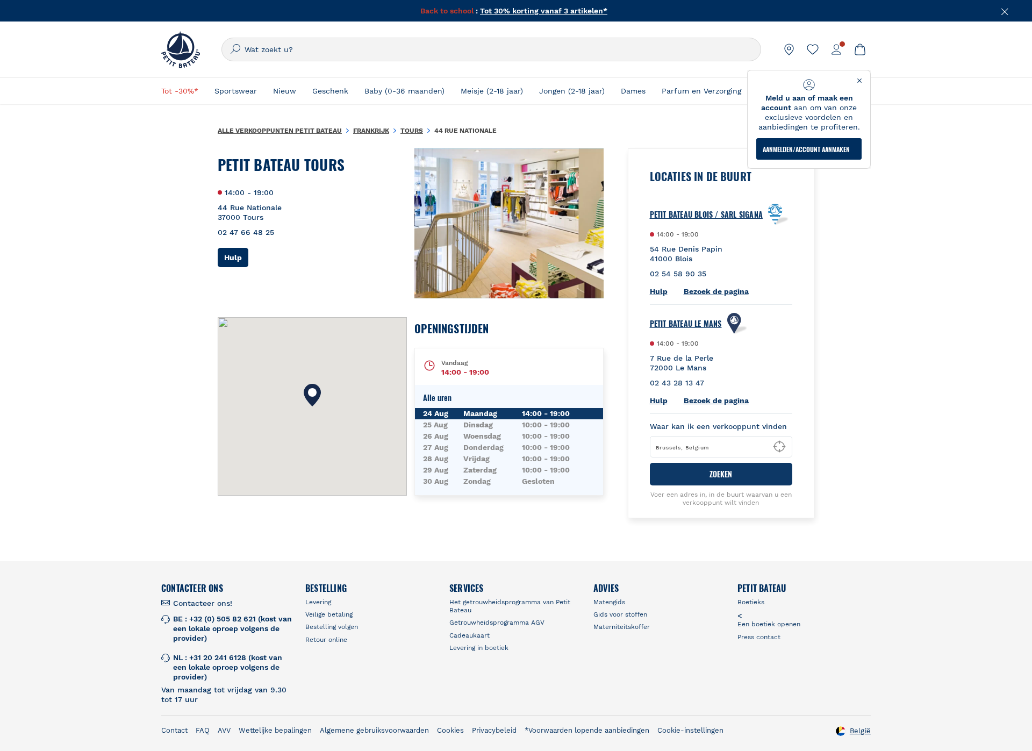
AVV (224, 730)
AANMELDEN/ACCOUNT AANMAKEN (806, 149)
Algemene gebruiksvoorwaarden (374, 730)
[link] (789, 49)
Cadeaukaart (469, 635)
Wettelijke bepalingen (275, 730)
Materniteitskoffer (621, 627)
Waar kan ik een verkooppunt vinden (718, 426)
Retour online (326, 639)
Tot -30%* (179, 91)
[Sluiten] (1005, 10)
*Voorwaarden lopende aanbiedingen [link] (587, 730)
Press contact (758, 637)
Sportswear (235, 91)
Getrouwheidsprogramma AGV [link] (496, 622)
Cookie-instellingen (690, 730)
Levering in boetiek (478, 648)
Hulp (236, 257)
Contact (174, 730)
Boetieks (750, 602)
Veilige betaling (329, 614)
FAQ (203, 730)
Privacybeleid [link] (494, 730)
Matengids (609, 602)
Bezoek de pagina (716, 291)
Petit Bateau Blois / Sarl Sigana (706, 214)
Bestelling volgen (331, 627)
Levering (318, 602)
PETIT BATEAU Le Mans (686, 323)
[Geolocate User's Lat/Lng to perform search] (779, 446)
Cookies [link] (450, 730)
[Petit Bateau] (180, 49)
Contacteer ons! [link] (202, 603)
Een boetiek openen (768, 624)
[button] (312, 395)
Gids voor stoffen (620, 614)
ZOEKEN (721, 474)
